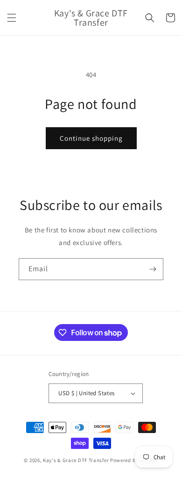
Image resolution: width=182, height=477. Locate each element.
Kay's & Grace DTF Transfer (76, 460)
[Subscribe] (152, 269)
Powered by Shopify (134, 460)
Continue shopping (91, 138)
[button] (11, 17)
